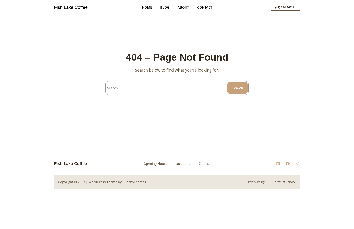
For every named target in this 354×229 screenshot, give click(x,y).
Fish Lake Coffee (71, 7)
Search (237, 88)
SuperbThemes (134, 182)
